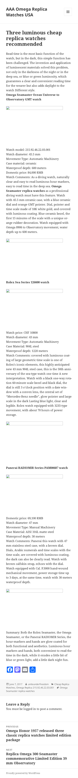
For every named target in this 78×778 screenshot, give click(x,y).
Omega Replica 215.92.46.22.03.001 (35, 687)
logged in (29, 709)
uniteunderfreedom (38, 684)
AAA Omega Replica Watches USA (26, 11)
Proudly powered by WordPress (23, 773)
